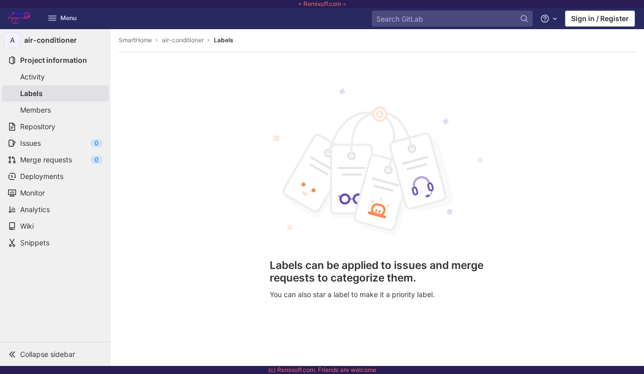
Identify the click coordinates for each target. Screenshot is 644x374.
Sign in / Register (600, 18)
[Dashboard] (22, 19)
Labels (223, 40)
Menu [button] (68, 18)
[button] (55, 354)
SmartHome (135, 40)
